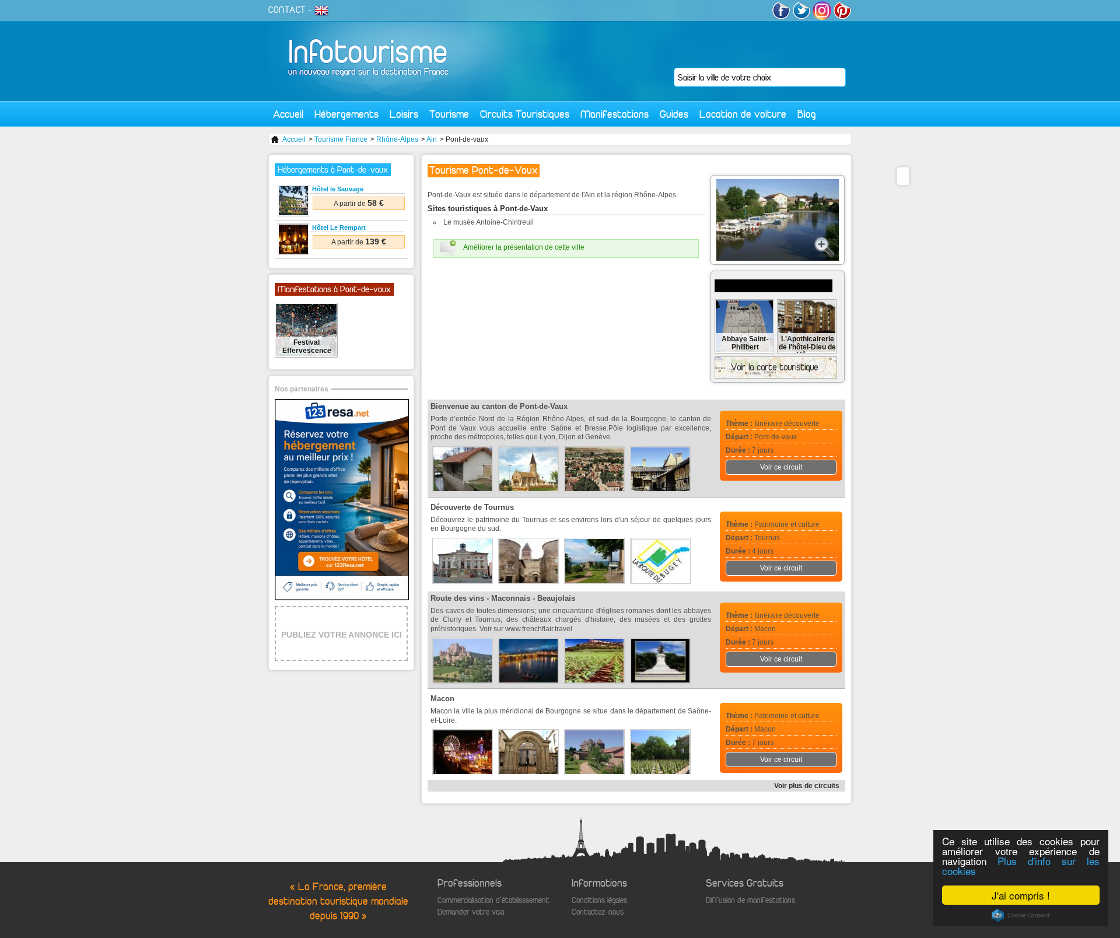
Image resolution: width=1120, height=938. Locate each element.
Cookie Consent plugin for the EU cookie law (1021, 915)
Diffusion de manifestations (750, 900)
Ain (431, 139)
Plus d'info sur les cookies (1021, 865)
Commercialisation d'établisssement (494, 900)
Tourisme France (341, 139)
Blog (806, 114)
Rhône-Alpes (397, 139)
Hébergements (346, 114)
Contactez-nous (598, 912)
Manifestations (614, 114)
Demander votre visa (471, 912)
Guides (674, 114)
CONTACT (287, 10)
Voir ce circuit (781, 467)
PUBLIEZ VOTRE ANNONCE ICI (341, 634)
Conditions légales (599, 900)
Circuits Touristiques (524, 114)
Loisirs (404, 114)
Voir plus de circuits (806, 786)
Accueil (288, 114)
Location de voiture (742, 114)
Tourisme (449, 114)
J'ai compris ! (1021, 895)
